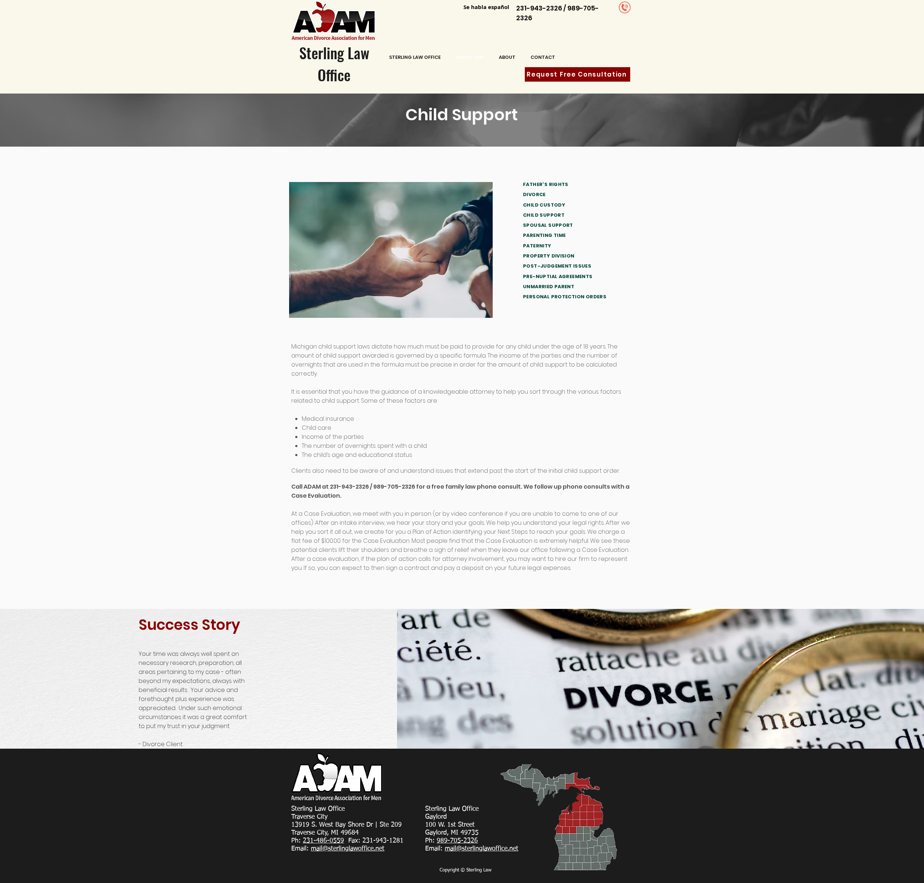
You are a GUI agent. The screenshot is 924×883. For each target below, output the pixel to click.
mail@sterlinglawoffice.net (347, 848)
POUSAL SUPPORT (549, 225)
